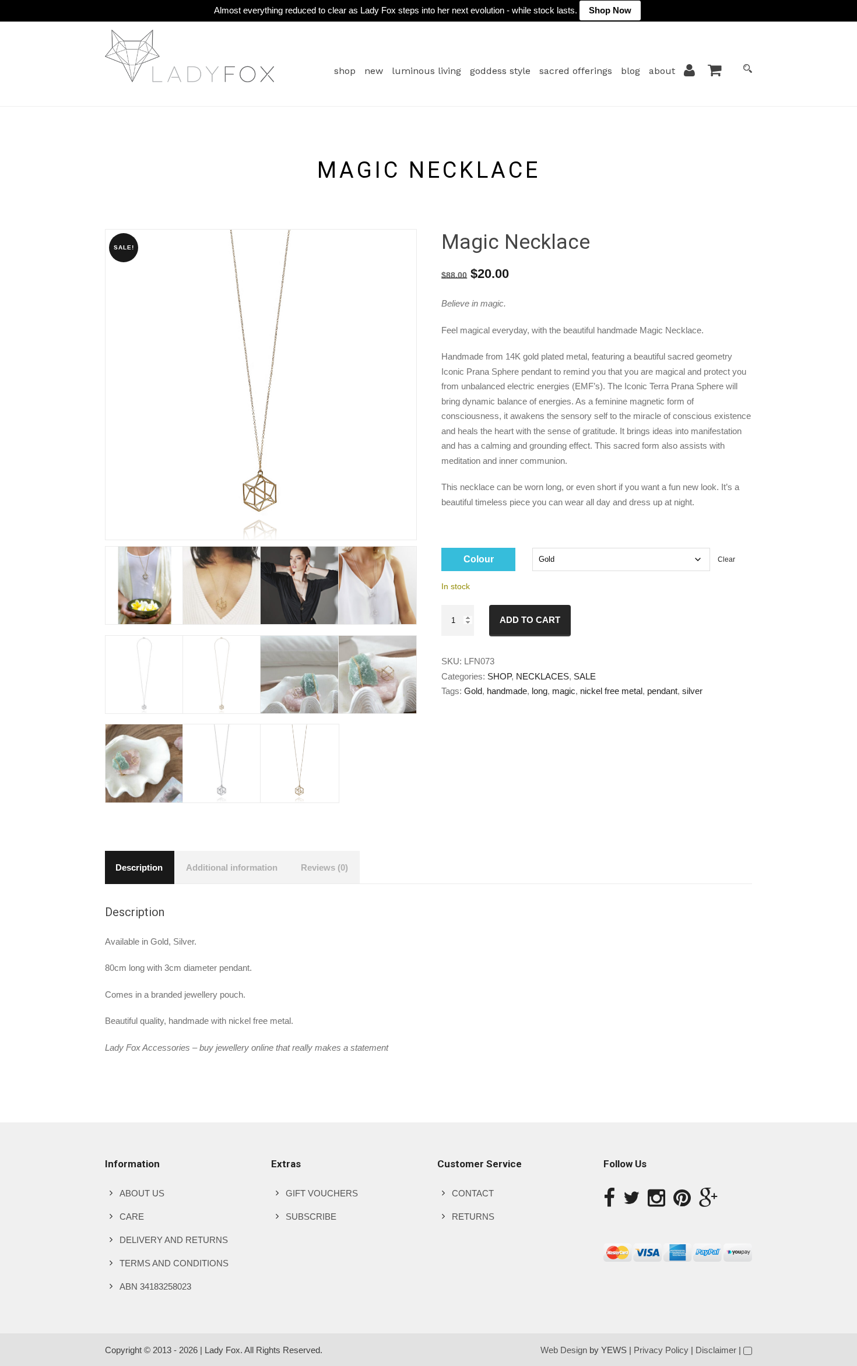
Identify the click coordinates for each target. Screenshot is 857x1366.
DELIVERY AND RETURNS (174, 1240)
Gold (473, 691)
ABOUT (662, 70)
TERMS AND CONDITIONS (174, 1263)
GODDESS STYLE (500, 70)
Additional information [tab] (232, 867)
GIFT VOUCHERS (322, 1193)
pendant (662, 691)
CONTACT (473, 1193)
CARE (132, 1216)
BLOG (630, 70)
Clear (726, 559)
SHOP (345, 70)
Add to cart (530, 620)
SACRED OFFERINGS (575, 70)
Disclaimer (716, 1350)
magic (563, 691)
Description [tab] (139, 867)
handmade (507, 691)
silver (692, 691)
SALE (585, 676)
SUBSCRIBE (311, 1216)
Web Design (563, 1350)
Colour (478, 559)
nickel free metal (611, 691)
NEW (373, 70)
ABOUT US (142, 1193)
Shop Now (610, 10)
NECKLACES (542, 676)
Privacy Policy (661, 1350)
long (539, 691)
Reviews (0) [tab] (324, 867)
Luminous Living (426, 70)
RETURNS (473, 1216)
